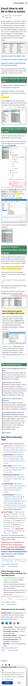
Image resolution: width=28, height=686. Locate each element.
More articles (6, 432)
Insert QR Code (8, 522)
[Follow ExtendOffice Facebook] (2, 664)
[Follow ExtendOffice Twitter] (6, 664)
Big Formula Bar (17, 497)
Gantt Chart (14, 516)
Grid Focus (18, 494)
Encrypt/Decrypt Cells (10, 505)
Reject (19, 682)
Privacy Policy (9, 679)
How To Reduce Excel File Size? (12, 382)
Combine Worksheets (15, 503)
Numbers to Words (9, 526)
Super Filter (12, 507)
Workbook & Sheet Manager (12, 499)
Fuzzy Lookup (7, 472)
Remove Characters (12, 514)
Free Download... (13, 566)
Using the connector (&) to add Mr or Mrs (13, 56)
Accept (7, 682)
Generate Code (9, 448)
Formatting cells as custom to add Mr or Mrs (14, 59)
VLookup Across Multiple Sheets (12, 470)
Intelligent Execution (20, 445)
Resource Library (9, 501)
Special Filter (22, 507)
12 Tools (17, 512)
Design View (7, 497)
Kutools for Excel (7, 346)
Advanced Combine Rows (14, 530)
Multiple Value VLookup (17, 468)
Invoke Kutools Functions (16, 452)
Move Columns (20, 486)
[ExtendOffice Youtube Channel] (9, 664)
